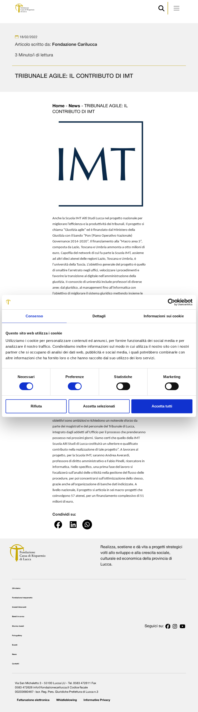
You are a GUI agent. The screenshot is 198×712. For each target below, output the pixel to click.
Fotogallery (17, 635)
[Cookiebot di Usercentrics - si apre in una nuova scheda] (171, 302)
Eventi (14, 645)
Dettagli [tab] (99, 316)
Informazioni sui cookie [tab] (164, 316)
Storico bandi (18, 626)
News (74, 106)
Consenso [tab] (34, 316)
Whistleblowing (66, 700)
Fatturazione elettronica (33, 700)
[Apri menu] (176, 8)
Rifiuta (36, 406)
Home (58, 106)
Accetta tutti (162, 406)
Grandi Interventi (19, 607)
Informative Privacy (97, 700)
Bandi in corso (18, 616)
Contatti (15, 664)
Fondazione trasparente (22, 598)
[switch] (75, 386)
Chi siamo (16, 588)
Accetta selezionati (99, 406)
